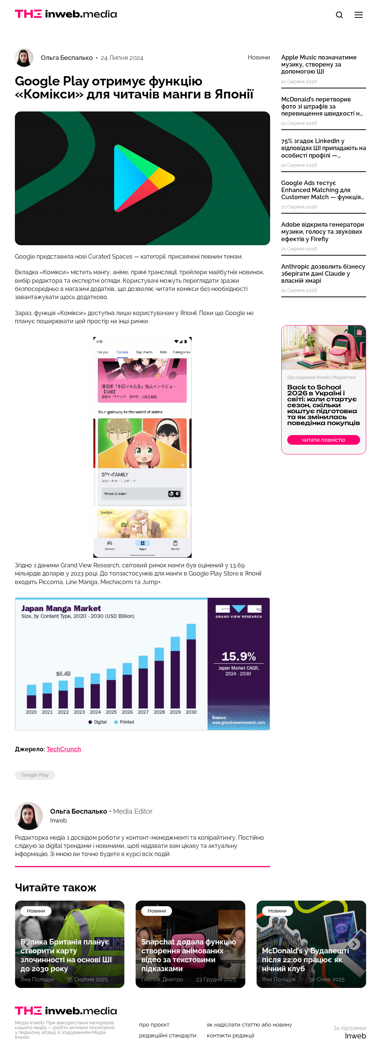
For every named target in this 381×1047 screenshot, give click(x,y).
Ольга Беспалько (78, 811)
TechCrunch (64, 749)
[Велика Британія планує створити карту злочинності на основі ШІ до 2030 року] (70, 944)
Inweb (355, 1036)
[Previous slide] (27, 944)
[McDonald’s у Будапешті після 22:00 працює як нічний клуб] (311, 944)
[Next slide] (354, 944)
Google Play (35, 775)
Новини (259, 58)
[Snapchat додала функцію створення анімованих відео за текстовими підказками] (191, 944)
